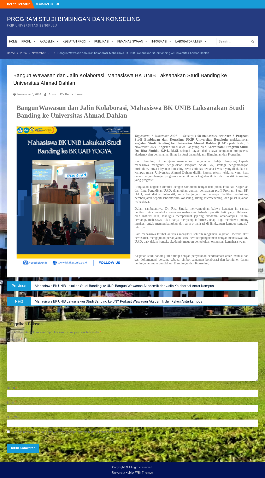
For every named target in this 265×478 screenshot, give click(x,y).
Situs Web (13, 417)
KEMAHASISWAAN (130, 41)
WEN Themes (144, 472)
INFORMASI (159, 41)
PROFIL (26, 41)
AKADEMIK (47, 41)
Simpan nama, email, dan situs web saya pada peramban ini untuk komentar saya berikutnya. (73, 432)
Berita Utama (74, 94)
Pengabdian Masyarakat (51, 4)
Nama (12, 387)
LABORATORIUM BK (188, 41)
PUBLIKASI (101, 41)
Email (11, 402)
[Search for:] (237, 41)
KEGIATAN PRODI (74, 41)
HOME (13, 41)
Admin (53, 94)
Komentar (14, 339)
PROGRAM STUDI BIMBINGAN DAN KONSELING (73, 19)
